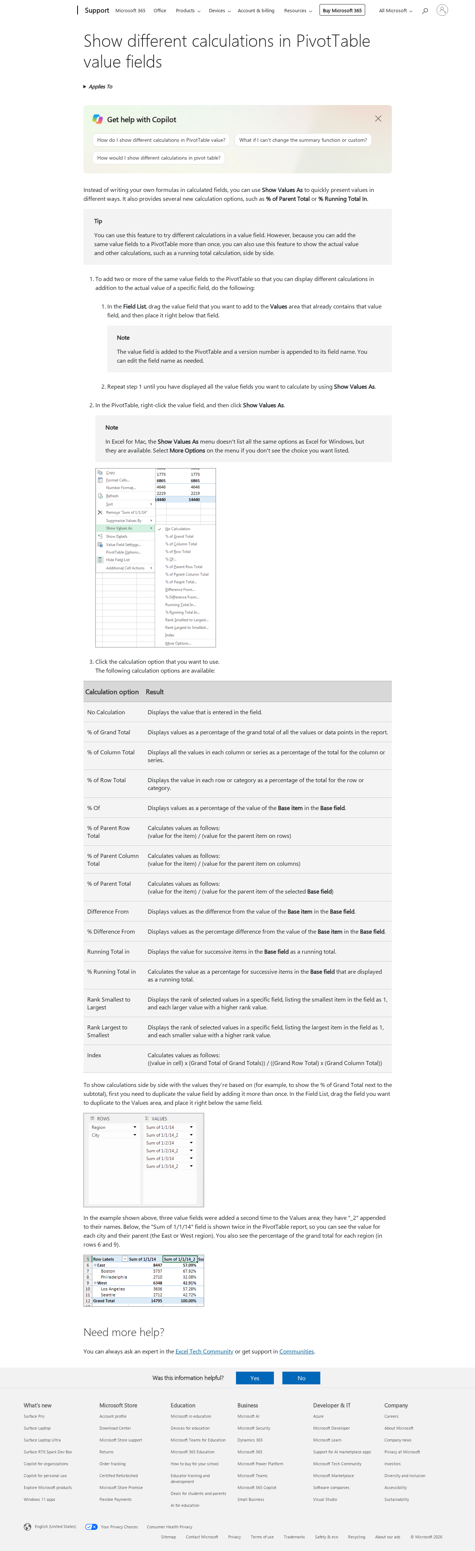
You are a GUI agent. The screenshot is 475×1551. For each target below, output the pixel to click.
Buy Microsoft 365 (342, 10)
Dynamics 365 (250, 1440)
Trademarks (294, 1536)
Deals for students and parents (198, 1493)
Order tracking (112, 1463)
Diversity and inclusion (404, 1475)
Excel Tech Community (204, 1351)
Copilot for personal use (45, 1475)
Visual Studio (325, 1499)
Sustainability (396, 1499)
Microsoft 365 (130, 10)
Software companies (331, 1487)
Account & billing (256, 10)
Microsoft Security (254, 1428)
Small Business (251, 1499)
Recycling (356, 1536)
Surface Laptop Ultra (42, 1440)
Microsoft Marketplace (333, 1475)
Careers (391, 1416)
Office (160, 10)
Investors (392, 1463)
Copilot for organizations (46, 1463)
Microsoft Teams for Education (198, 1440)
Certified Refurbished (118, 1475)
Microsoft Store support (120, 1440)
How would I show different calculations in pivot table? (158, 157)
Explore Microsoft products (48, 1487)
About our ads (387, 1536)
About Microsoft (398, 1428)
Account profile (113, 1416)
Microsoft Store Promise (121, 1487)
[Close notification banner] (378, 118)
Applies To (100, 86)
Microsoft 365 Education (192, 1451)
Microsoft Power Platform (260, 1463)
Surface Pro (34, 1416)
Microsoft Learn (327, 1440)
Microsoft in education (191, 1416)
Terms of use (262, 1536)
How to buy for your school (195, 1463)
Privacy (234, 1536)
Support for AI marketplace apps (342, 1451)
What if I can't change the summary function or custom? (303, 139)
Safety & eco (326, 1536)
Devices (217, 10)
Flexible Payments (115, 1499)
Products (185, 10)
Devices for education (190, 1428)
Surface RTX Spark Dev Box (48, 1451)
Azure (318, 1416)
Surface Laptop (37, 1428)
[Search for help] (424, 9)
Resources (295, 10)
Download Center (115, 1428)
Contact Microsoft (202, 1536)
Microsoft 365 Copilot (257, 1487)
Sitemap (168, 1536)
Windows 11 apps (39, 1499)
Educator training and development (190, 1478)
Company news (398, 1440)
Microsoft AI (248, 1416)
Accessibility (395, 1487)
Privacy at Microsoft (402, 1451)
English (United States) (55, 1526)
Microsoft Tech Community (337, 1463)
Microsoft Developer (331, 1428)
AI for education (185, 1505)
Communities (296, 1351)
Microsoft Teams (253, 1475)
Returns (106, 1451)
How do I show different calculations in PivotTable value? (161, 139)
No (301, 1378)
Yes (254, 1378)
